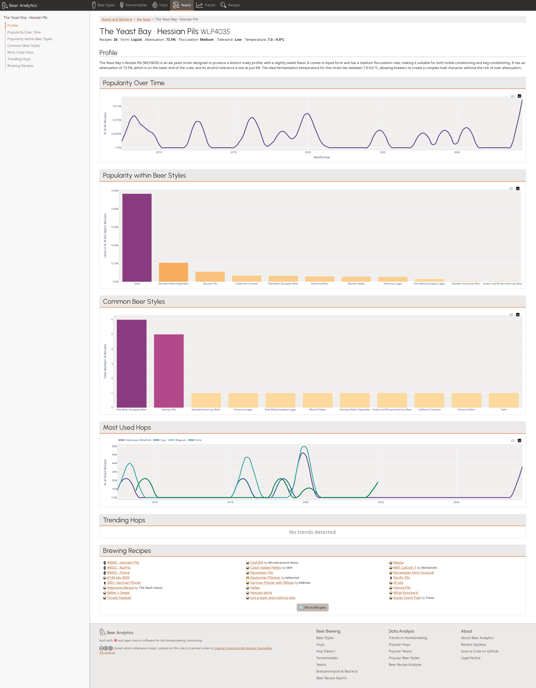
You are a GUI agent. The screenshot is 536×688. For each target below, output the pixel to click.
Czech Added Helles (265, 567)
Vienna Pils (402, 587)
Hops (320, 644)
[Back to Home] (102, 633)
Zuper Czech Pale (407, 597)
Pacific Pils (401, 577)
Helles (255, 587)
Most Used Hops (20, 52)
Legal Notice (471, 658)
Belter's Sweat (118, 592)
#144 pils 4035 (118, 577)
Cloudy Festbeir (119, 597)
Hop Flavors (325, 651)
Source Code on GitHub (479, 651)
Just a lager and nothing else (272, 597)
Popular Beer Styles (404, 658)
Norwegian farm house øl (413, 572)
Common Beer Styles (23, 45)
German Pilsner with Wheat (272, 582)
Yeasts (321, 664)
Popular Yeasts (400, 651)
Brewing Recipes (20, 65)
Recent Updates (473, 644)
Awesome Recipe (120, 587)
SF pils (398, 582)
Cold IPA (256, 562)
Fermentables (327, 658)
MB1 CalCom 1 (404, 567)
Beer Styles (325, 637)
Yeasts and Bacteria (116, 19)
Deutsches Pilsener (265, 577)
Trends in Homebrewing (408, 637)
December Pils (261, 572)
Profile (12, 25)
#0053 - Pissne (118, 572)
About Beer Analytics (477, 637)
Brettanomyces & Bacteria (337, 671)
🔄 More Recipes (312, 607)
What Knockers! (405, 592)
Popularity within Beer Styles (30, 39)
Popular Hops (400, 644)
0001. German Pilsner (124, 582)
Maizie (398, 562)
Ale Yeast (144, 19)
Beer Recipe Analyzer (405, 664)
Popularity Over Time (24, 32)
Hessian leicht (261, 592)
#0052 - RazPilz (119, 567)
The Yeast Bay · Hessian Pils (25, 17)
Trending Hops (19, 59)
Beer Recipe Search (331, 678)
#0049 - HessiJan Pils (123, 562)
